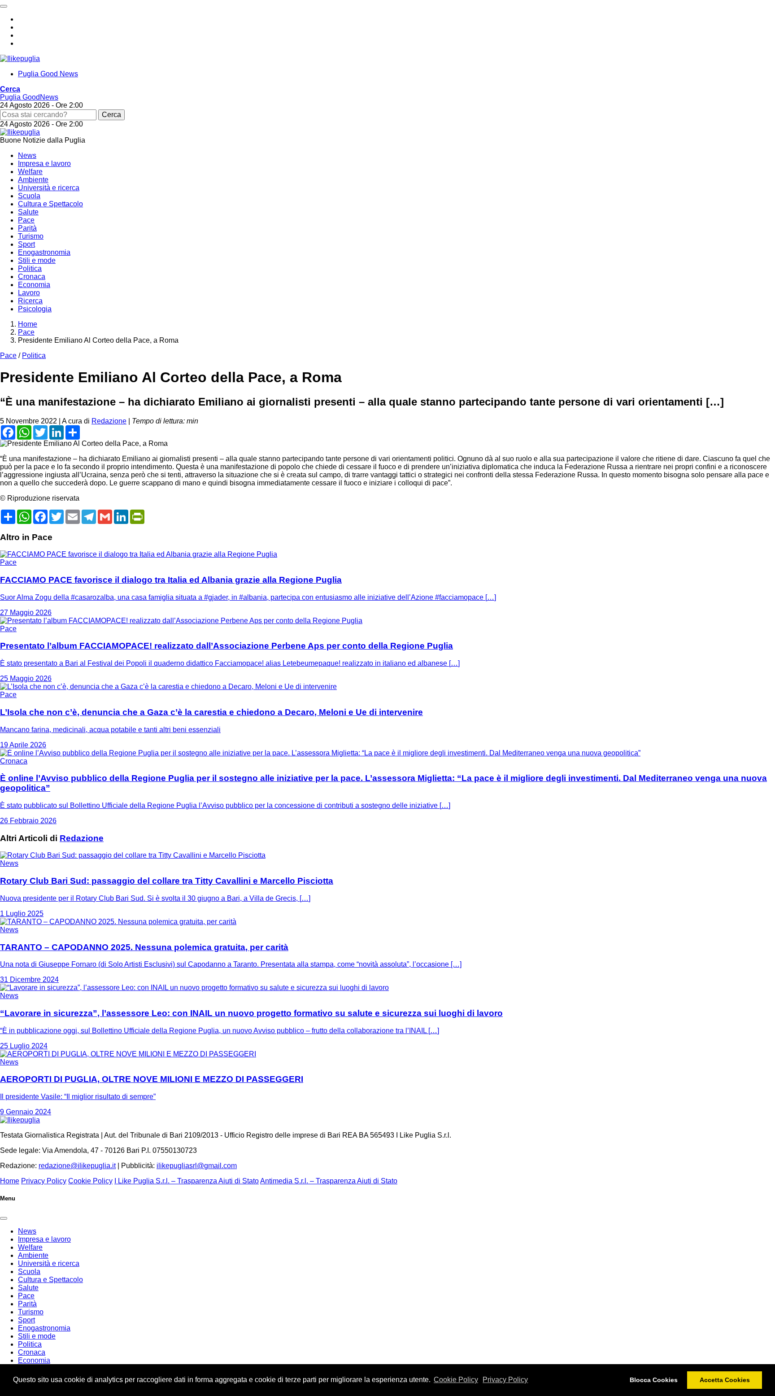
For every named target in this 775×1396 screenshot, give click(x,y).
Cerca (111, 114)
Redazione (108, 421)
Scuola (29, 196)
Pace (26, 220)
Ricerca (30, 301)
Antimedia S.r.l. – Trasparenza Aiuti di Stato (328, 1181)
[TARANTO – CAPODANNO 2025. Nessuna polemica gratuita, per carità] (118, 921)
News (27, 155)
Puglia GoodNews (29, 97)
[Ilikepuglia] (20, 58)
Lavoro (29, 293)
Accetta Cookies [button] (725, 1379)
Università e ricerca (48, 188)
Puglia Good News (48, 74)
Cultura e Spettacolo (50, 204)
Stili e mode (37, 260)
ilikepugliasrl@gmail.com (197, 1165)
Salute (28, 212)
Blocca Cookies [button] (654, 1379)
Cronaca (31, 276)
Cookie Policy (456, 1379)
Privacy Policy (505, 1379)
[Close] (3, 1218)
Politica (30, 268)
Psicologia (35, 309)
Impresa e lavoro (44, 163)
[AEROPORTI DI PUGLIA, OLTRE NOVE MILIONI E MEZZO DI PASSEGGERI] (128, 1054)
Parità (27, 228)
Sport (26, 244)
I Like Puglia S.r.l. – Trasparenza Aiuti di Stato (186, 1181)
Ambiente (33, 179)
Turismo (31, 236)
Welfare (30, 171)
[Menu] (3, 6)
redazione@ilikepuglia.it (77, 1165)
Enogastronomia (44, 252)
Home (9, 1181)
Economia (34, 284)
